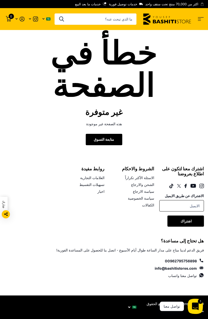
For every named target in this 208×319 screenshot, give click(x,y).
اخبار (101, 191)
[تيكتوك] (171, 186)
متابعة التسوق (104, 139)
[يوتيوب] (193, 186)
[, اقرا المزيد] (33, 19)
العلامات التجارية (92, 178)
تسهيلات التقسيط (92, 184)
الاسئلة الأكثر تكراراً (139, 178)
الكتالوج (201, 19)
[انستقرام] (201, 186)
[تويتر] (179, 186)
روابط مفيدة (93, 169)
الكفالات (148, 205)
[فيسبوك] (185, 186)
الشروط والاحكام (138, 169)
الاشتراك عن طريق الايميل (184, 196)
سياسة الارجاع (143, 191)
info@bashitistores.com (176, 268)
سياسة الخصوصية (141, 198)
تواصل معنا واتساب (182, 275)
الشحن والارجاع (142, 184)
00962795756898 (181, 261)
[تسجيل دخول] (20, 19)
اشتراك (186, 221)
